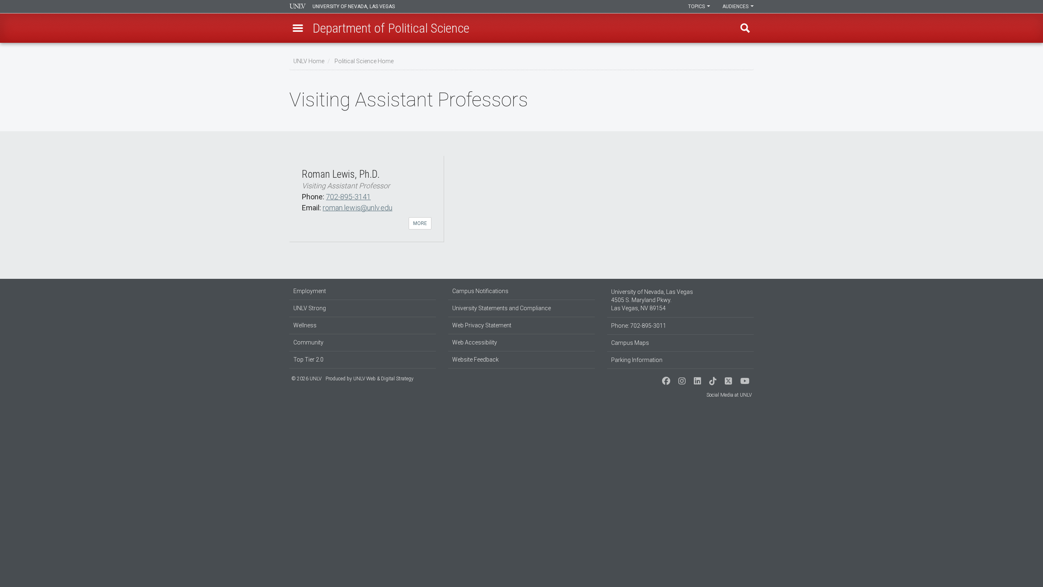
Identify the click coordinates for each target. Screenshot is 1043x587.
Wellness (305, 325)
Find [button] (745, 28)
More (420, 223)
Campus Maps (630, 343)
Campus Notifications (480, 291)
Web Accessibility (474, 342)
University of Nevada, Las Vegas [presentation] (353, 6)
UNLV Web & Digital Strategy (383, 379)
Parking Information (636, 360)
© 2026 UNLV (306, 379)
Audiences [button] (736, 6)
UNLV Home (308, 61)
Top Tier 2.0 (308, 359)
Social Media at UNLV (729, 395)
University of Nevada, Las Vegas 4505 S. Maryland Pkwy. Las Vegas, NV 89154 (652, 300)
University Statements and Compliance (501, 308)
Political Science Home (364, 61)
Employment (309, 291)
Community (308, 342)
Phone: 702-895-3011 (638, 325)
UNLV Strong (309, 308)
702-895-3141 (348, 196)
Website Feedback (475, 359)
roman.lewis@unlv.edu (357, 207)
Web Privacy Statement (481, 325)
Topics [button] (697, 6)
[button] (297, 28)
